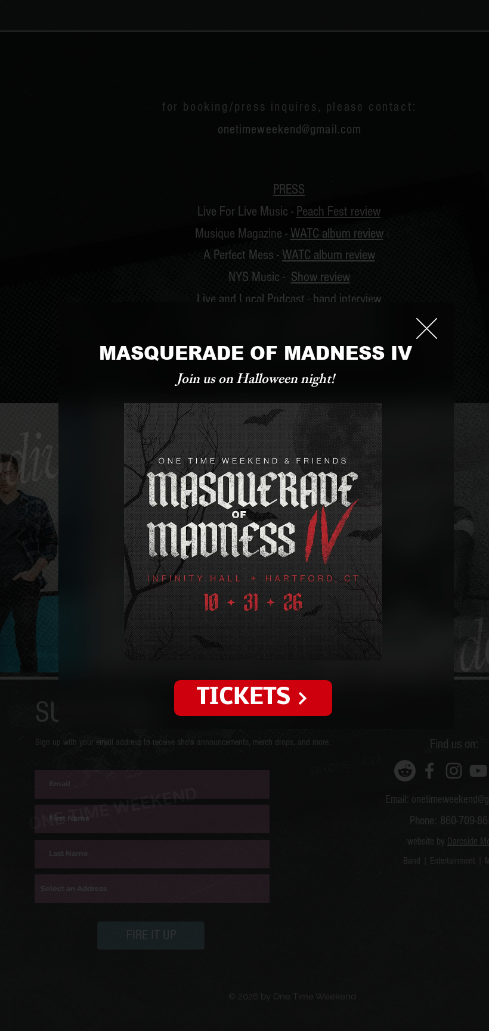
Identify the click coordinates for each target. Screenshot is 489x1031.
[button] (426, 328)
